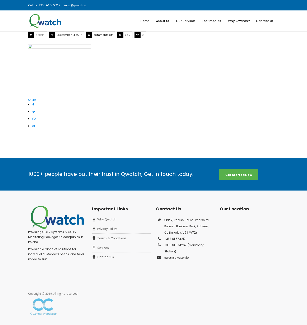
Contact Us (265, 21)
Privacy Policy (107, 229)
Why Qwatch (106, 219)
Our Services (186, 21)
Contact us (105, 257)
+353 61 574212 (49, 5)
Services (103, 248)
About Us (163, 21)
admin (40, 35)
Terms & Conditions (111, 238)
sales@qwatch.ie (75, 5)
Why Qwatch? (239, 21)
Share (32, 100)
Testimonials (212, 21)
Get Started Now (238, 175)
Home (145, 21)
